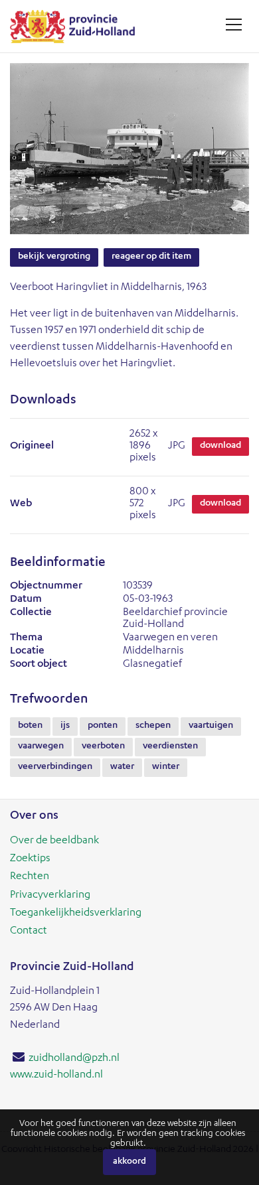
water (122, 767)
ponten (103, 726)
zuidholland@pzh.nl (74, 1059)
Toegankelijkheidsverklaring (75, 914)
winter (165, 767)
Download (220, 446)
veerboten (103, 746)
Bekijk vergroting (54, 256)
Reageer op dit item (151, 256)
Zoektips (30, 859)
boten (30, 726)
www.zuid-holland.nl (56, 1075)
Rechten (29, 877)
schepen (153, 726)
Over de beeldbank (54, 841)
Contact (28, 932)
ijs (65, 726)
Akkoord (129, 1162)
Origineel (32, 447)
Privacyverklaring (50, 896)
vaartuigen (211, 726)
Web (21, 504)
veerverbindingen (55, 767)
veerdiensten (170, 746)
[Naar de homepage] (77, 26)
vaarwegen (41, 746)
